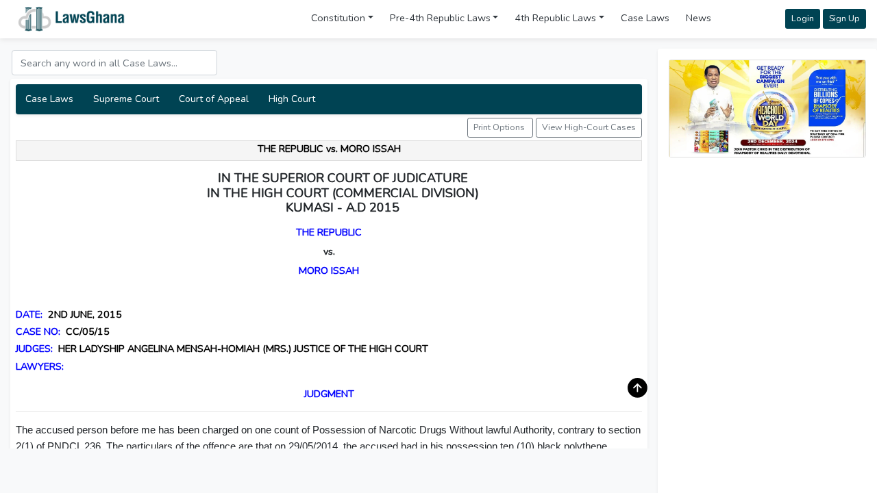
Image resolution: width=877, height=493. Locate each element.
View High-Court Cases (589, 127)
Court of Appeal (214, 98)
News (698, 18)
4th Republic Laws (555, 18)
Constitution (338, 18)
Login (802, 18)
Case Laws (645, 18)
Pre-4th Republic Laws (440, 18)
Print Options (500, 127)
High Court (292, 98)
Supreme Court (126, 98)
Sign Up (844, 18)
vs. (329, 251)
